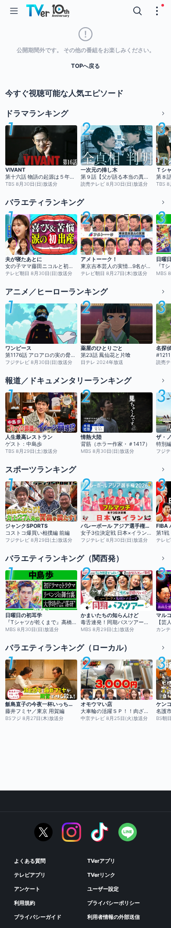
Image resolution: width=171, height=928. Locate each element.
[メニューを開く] (14, 11)
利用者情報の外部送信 (113, 917)
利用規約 (24, 903)
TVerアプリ (101, 860)
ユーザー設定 (103, 889)
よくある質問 (30, 860)
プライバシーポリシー (113, 903)
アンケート (27, 889)
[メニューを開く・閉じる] (157, 11)
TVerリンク (101, 875)
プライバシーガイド (37, 917)
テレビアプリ (30, 875)
